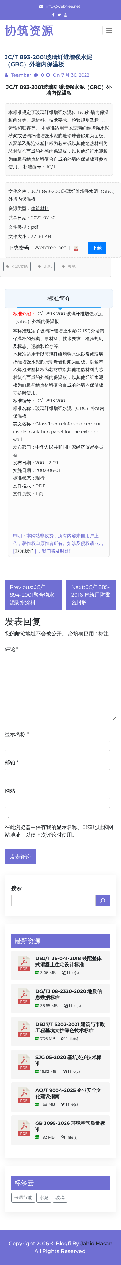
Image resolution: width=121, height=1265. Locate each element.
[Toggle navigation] (109, 30)
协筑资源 (29, 30)
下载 (97, 248)
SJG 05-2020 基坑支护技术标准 (68, 1060)
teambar (20, 75)
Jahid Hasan (96, 1243)
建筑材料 (40, 208)
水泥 (46, 266)
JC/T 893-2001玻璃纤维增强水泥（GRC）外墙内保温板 (59, 90)
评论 (11, 649)
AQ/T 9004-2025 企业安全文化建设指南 (68, 1093)
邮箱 (11, 762)
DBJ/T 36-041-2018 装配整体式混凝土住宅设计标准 (68, 961)
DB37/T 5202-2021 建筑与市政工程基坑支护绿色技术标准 (70, 1027)
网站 (10, 791)
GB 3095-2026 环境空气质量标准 (70, 1126)
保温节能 (18, 266)
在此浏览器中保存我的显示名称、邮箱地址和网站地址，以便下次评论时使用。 (59, 831)
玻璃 (70, 266)
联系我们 (24, 551)
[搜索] (103, 900)
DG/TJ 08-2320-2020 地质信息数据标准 (68, 994)
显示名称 (17, 734)
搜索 (16, 888)
